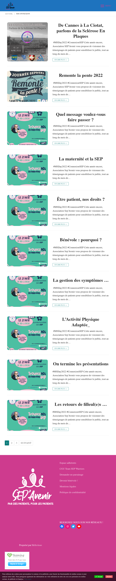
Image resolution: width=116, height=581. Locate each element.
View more (27, 579)
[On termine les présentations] (27, 375)
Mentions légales (68, 486)
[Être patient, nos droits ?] (27, 210)
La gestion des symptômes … (81, 280)
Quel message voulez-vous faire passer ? (81, 116)
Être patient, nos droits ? (81, 199)
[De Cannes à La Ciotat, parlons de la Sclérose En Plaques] (27, 41)
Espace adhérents (68, 462)
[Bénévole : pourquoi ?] (27, 251)
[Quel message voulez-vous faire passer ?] (27, 128)
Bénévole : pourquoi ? (81, 239)
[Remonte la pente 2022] (27, 86)
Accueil (9, 14)
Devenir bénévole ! (69, 480)
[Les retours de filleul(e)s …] (27, 415)
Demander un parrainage (71, 474)
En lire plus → (61, 60)
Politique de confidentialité (73, 492)
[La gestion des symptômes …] (27, 291)
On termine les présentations (81, 363)
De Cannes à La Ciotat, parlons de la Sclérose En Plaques (81, 30)
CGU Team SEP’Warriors (72, 468)
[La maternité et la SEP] (27, 170)
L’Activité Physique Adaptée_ (80, 321)
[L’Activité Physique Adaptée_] (27, 333)
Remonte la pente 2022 (81, 75)
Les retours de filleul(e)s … (81, 404)
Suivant (26, 442)
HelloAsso (37, 545)
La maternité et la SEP (81, 159)
